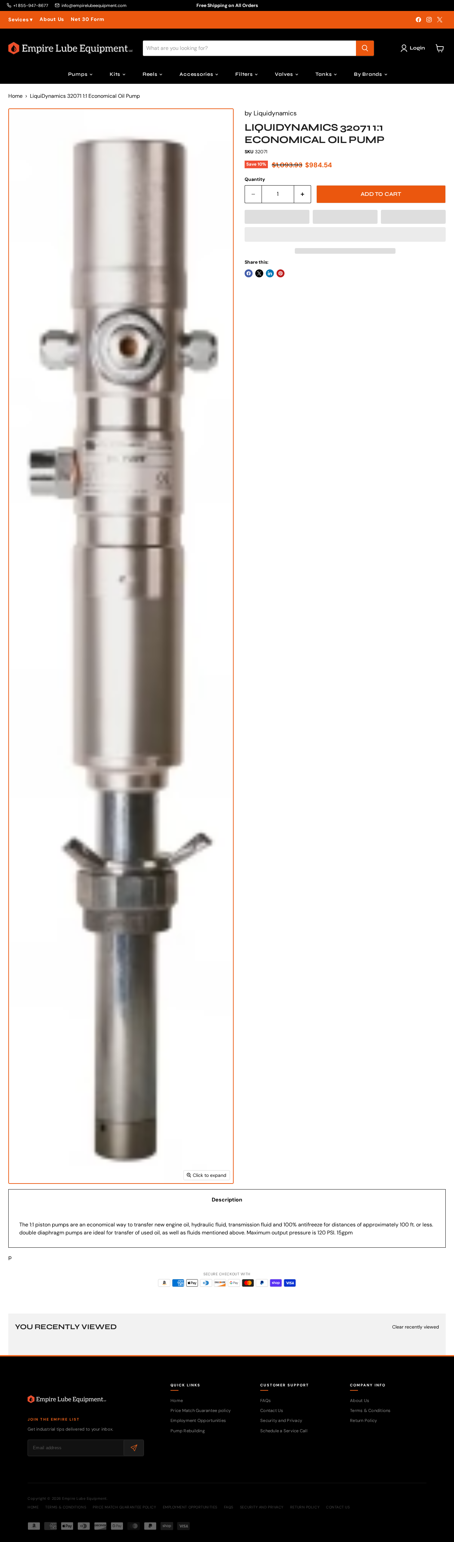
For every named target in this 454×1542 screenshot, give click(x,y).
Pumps (78, 74)
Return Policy (363, 1420)
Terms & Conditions (370, 1410)
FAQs (265, 1400)
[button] (277, 217)
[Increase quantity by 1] (302, 194)
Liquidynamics (275, 113)
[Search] (365, 48)
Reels (151, 74)
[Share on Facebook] (249, 273)
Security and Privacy (281, 1420)
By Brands (369, 74)
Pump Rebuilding (187, 1431)
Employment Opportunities (198, 1420)
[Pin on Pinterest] (280, 273)
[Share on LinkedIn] (270, 273)
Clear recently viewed (415, 1327)
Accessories (196, 74)
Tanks (324, 74)
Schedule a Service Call (283, 1431)
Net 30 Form (87, 19)
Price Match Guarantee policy (200, 1410)
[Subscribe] (134, 1448)
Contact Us (272, 1410)
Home (15, 96)
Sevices (20, 20)
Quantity (255, 179)
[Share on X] (259, 273)
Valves (284, 74)
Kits (116, 74)
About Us (52, 19)
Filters (244, 74)
